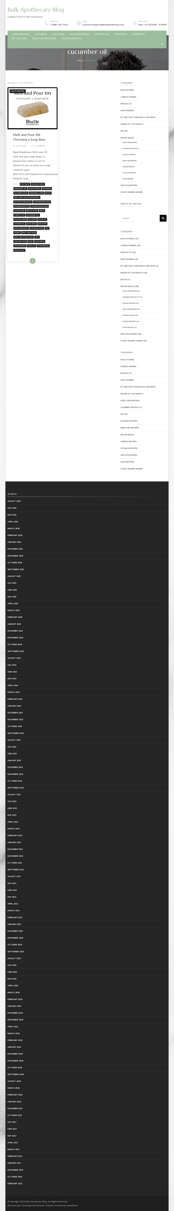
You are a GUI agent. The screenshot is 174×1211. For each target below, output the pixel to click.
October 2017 (14, 1115)
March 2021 (13, 910)
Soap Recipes (17, 91)
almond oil (19, 224)
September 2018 (15, 1074)
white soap (32, 211)
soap (30, 241)
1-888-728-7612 (59, 24)
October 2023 (14, 726)
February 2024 (14, 699)
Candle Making (128, 97)
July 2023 (11, 747)
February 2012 (14, 1183)
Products (126, 104)
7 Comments (39, 146)
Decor (123, 131)
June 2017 (12, 1129)
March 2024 (13, 692)
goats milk (19, 250)
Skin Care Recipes (129, 161)
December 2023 (15, 712)
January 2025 (14, 624)
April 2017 (12, 1142)
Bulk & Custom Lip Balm (44, 38)
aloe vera (31, 224)
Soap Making (127, 110)
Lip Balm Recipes (129, 173)
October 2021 (14, 863)
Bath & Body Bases (79, 34)
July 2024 (11, 665)
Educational (127, 90)
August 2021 (14, 876)
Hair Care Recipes (129, 143)
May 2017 (11, 1136)
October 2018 (14, 1067)
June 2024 (12, 672)
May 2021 (11, 897)
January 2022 (14, 842)
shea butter (20, 241)
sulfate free (20, 219)
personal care (36, 193)
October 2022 (14, 781)
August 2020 (14, 958)
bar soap (42, 224)
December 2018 (15, 1054)
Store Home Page (20, 34)
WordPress (72, 1205)
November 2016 (15, 1170)
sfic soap (25, 184)
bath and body (21, 228)
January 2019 (14, 1047)
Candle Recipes (128, 167)
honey (17, 233)
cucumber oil (33, 215)
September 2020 (15, 951)
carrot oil (19, 215)
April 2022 (12, 822)
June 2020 (12, 972)
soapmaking (19, 246)
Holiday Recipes (129, 155)
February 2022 (14, 835)
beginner (47, 189)
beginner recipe (21, 206)
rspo (42, 211)
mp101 (48, 193)
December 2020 (15, 931)
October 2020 (14, 944)
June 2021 (12, 890)
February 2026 (14, 535)
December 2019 (15, 1013)
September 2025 (15, 569)
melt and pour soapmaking (26, 197)
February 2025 (14, 617)
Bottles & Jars (19, 38)
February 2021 (14, 917)
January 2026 (14, 542)
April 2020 (12, 985)
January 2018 (14, 1101)
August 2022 (14, 794)
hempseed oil (20, 189)
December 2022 (15, 767)
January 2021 (14, 924)
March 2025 (13, 610)
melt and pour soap (23, 237)
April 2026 (12, 521)
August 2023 (14, 740)
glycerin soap (20, 193)
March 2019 (13, 1033)
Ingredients (139, 34)
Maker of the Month (131, 124)
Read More (28, 261)
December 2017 (15, 1108)
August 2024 (14, 658)
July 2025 (11, 583)
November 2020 (15, 938)
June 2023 (12, 753)
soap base (39, 241)
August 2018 (14, 1081)
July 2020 (11, 965)
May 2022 (11, 815)
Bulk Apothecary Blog (35, 9)
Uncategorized (128, 185)
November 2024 (15, 637)
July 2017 (11, 1122)
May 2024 (11, 678)
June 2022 (12, 808)
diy (47, 228)
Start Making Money (131, 192)
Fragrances (121, 34)
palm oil (31, 246)
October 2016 (14, 1177)
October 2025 (14, 562)
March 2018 (13, 1088)
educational (34, 189)
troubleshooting (39, 206)
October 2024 (14, 644)
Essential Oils (102, 34)
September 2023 (15, 733)
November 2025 (15, 556)
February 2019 (14, 1040)
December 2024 (15, 631)
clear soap (19, 211)
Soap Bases (58, 34)
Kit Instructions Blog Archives (137, 117)
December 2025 (15, 549)
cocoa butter (36, 228)
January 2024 (14, 706)
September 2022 (15, 788)
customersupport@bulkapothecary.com (103, 24)
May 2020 (11, 979)
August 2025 (14, 576)
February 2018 (14, 1095)
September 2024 (15, 651)
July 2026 (11, 508)
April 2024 (12, 685)
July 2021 (11, 883)
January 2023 (14, 760)
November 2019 (15, 1019)
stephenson (43, 246)
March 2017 (13, 1149)
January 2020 (14, 1006)
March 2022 (13, 828)
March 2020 (13, 992)
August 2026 (14, 501)
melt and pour (29, 233)
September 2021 (15, 869)
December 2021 (15, 849)
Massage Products (72, 38)
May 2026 (11, 515)
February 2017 (14, 1156)
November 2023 (15, 719)
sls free (32, 219)
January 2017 (14, 1163)
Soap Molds (41, 34)
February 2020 (14, 999)
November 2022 (15, 774)
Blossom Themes (45, 1205)
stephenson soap (42, 202)
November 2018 (15, 1061)
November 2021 (15, 856)
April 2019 (12, 1026)
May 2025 (11, 597)
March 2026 (13, 528)
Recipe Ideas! (127, 138)
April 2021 (12, 904)
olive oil (42, 219)
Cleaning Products (130, 149)
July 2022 (11, 801)
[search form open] (162, 44)
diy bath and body (22, 202)
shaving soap (38, 184)
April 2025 (12, 603)
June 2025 (12, 590)
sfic (37, 237)
